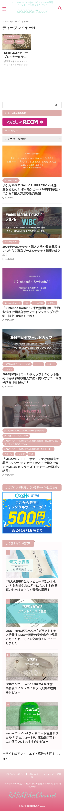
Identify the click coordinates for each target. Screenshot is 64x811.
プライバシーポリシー (15, 774)
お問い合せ (33, 774)
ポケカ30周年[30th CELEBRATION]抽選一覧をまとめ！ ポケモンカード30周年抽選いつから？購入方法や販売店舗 (31, 189)
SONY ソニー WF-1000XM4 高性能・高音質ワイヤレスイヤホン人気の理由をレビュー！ (31, 688)
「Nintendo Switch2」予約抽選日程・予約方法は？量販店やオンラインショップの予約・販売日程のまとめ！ (31, 312)
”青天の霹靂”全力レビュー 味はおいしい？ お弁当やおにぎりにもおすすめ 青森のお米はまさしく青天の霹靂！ (32, 585)
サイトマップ (47, 774)
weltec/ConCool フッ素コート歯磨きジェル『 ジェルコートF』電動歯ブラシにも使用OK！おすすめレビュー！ (32, 737)
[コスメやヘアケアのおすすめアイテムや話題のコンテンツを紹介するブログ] (32, 13)
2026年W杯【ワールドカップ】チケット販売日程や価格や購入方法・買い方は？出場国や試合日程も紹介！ (32, 378)
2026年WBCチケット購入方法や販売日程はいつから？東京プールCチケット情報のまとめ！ (31, 250)
